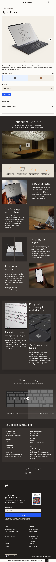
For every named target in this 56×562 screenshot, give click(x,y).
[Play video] (28, 145)
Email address (8, 507)
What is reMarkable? (10, 534)
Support (31, 526)
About (6, 526)
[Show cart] (52, 2)
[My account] (48, 2)
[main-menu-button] (4, 2)
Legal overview (33, 529)
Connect (14, 291)
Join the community (10, 529)
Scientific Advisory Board (12, 531)
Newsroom (32, 541)
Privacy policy (27, 519)
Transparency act (34, 536)
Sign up (23, 515)
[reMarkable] (28, 2)
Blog (6, 541)
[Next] (50, 39)
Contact (7, 546)
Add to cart (7, 94)
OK (47, 560)
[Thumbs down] (30, 473)
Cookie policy (33, 546)
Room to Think (9, 543)
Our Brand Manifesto (10, 536)
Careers (31, 543)
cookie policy (40, 560)
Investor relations (34, 539)
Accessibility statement (35, 534)
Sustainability (8, 539)
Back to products (8, 8)
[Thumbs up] (25, 473)
